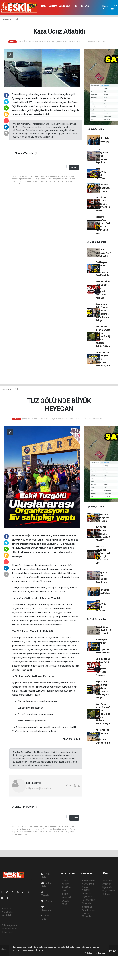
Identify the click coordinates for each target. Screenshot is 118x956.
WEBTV (53, 6)
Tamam (101, 953)
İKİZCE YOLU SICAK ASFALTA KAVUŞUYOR (103, 252)
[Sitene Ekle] (9, 898)
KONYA (85, 6)
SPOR (64, 904)
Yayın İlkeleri (7, 912)
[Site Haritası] (3, 898)
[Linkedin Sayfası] (24, 892)
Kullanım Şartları (9, 925)
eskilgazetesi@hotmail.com (39, 788)
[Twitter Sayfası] (8, 892)
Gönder (74, 167)
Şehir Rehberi (88, 910)
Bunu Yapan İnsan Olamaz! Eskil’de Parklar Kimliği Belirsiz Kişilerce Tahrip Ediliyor (103, 336)
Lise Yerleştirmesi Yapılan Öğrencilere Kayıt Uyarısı (102, 156)
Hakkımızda (7, 908)
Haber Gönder (8, 932)
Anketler (106, 884)
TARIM (42, 6)
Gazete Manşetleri (87, 914)
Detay (89, 953)
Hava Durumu (88, 880)
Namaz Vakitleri (86, 888)
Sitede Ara (107, 880)
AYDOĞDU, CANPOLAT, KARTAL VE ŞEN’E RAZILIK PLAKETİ (103, 204)
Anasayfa (6, 19)
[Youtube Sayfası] (19, 892)
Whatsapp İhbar (9, 928)
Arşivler (49, 901)
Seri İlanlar (87, 907)
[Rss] (30, 892)
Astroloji (106, 894)
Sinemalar (87, 903)
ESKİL (75, 6)
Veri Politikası (8, 915)
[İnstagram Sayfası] (14, 892)
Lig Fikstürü (87, 896)
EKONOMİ (66, 897)
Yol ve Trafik (88, 884)
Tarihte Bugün (88, 900)
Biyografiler (107, 887)
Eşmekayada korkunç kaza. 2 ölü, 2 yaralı (103, 187)
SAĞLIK (65, 901)
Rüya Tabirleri (108, 890)
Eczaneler (86, 893)
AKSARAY (64, 6)
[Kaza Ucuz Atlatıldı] (42, 67)
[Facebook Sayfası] (3, 892)
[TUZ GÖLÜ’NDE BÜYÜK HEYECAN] (42, 477)
